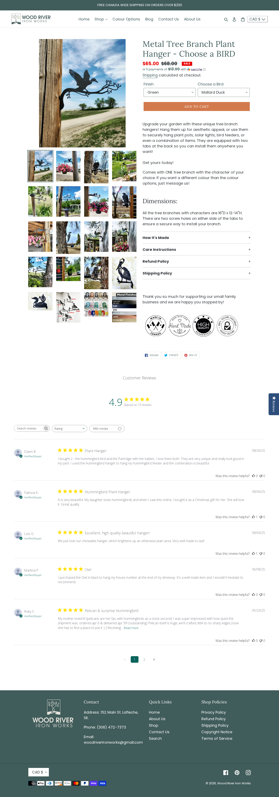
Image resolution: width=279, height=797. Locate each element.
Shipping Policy (215, 725)
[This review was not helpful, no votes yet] (260, 476)
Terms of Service (216, 738)
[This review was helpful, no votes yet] (253, 476)
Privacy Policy (213, 712)
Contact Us (159, 731)
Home (154, 712)
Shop (153, 725)
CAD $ (255, 19)
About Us (157, 718)
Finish (149, 84)
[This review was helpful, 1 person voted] (253, 517)
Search (155, 738)
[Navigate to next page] (154, 659)
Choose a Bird (210, 84)
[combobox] (69, 428)
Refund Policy (213, 718)
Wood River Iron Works (234, 783)
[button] (174, 69)
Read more (131, 628)
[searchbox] (28, 428)
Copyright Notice (216, 731)
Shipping (150, 75)
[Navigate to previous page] (125, 659)
